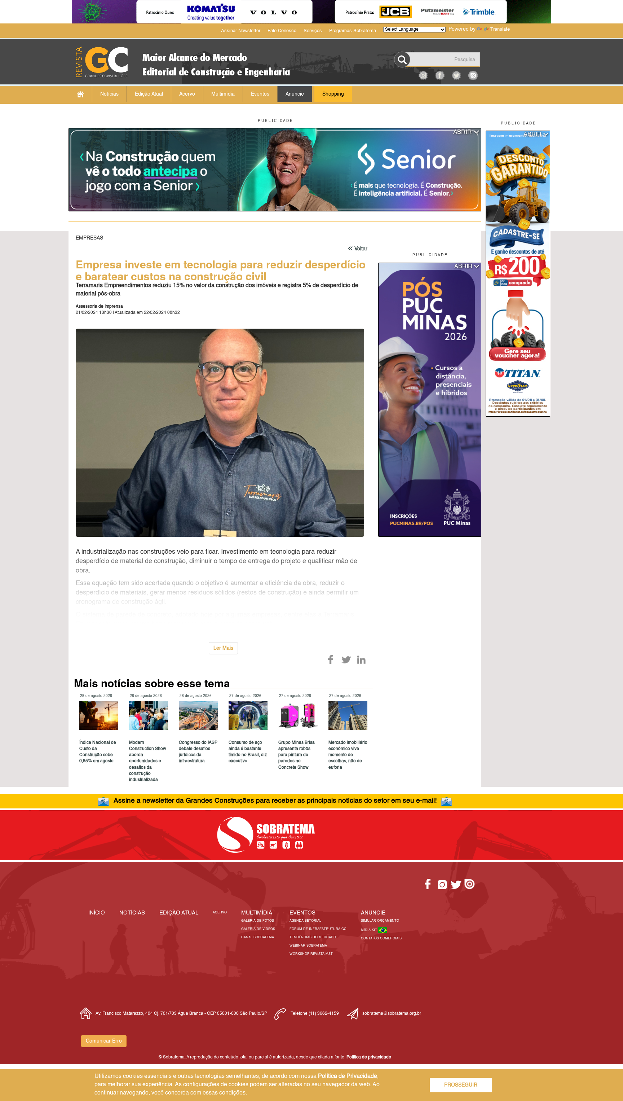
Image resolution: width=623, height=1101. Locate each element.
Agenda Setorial (305, 920)
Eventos (260, 94)
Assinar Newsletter (240, 30)
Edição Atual (149, 94)
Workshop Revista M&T (311, 954)
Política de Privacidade (347, 1076)
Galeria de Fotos (257, 920)
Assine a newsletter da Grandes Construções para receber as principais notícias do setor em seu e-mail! (275, 800)
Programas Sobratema (352, 30)
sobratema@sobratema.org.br (391, 1014)
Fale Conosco (282, 30)
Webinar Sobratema (308, 945)
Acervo (187, 94)
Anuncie (295, 94)
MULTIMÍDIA (256, 913)
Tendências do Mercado (313, 937)
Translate (500, 29)
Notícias (109, 94)
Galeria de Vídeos (258, 929)
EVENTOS (302, 913)
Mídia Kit (369, 930)
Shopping (333, 94)
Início (96, 913)
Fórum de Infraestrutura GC (318, 929)
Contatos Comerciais (381, 938)
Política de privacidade (368, 1057)
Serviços (313, 30)
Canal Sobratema (257, 937)
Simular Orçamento (380, 920)
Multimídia (223, 94)
